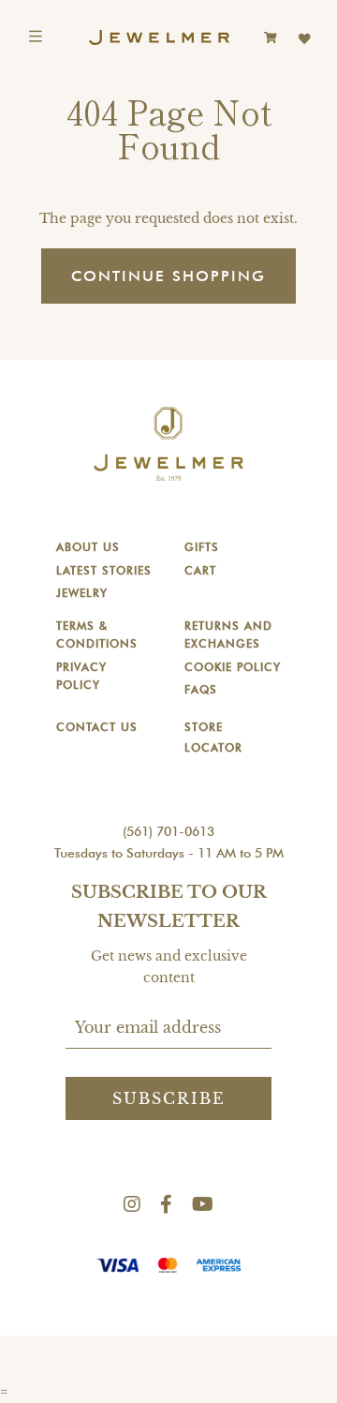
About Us (88, 547)
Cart (200, 570)
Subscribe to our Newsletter (169, 907)
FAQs (200, 689)
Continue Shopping (168, 276)
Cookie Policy (232, 667)
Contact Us (97, 727)
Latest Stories (104, 570)
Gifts (201, 547)
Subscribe (169, 1098)
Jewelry (82, 593)
